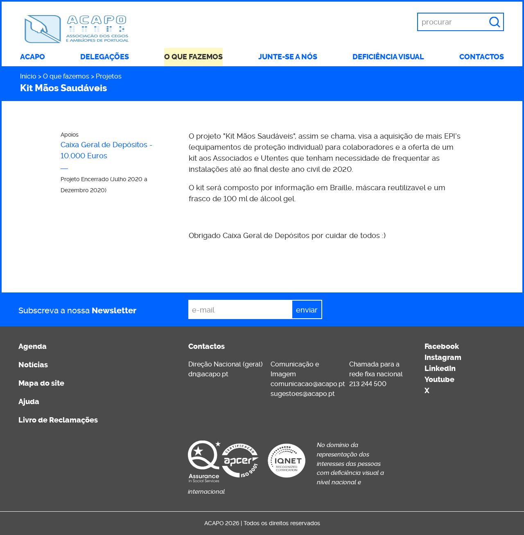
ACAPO (32, 56)
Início (28, 76)
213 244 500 (367, 384)
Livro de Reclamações (58, 420)
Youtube (439, 379)
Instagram (443, 357)
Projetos (109, 76)
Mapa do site (41, 383)
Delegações (104, 56)
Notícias (33, 364)
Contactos (481, 56)
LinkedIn (440, 368)
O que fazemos (193, 56)
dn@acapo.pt (208, 374)
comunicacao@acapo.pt (308, 384)
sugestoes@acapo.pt (303, 394)
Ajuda (28, 401)
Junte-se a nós (287, 56)
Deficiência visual (388, 56)
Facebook (442, 346)
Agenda (32, 346)
